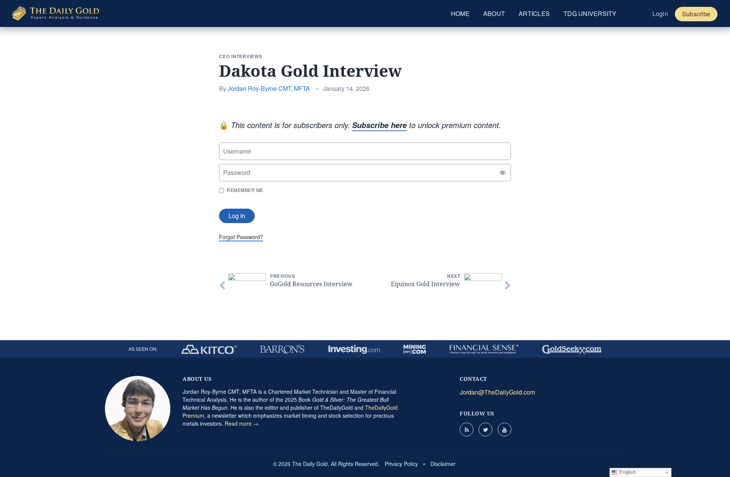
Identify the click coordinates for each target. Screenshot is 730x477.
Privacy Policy (401, 463)
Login (660, 13)
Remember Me (245, 190)
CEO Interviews (240, 56)
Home (460, 13)
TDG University (590, 13)
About (494, 13)
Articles (534, 13)
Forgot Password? (241, 237)
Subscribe (696, 14)
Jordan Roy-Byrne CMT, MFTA (269, 88)
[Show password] (500, 172)
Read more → (242, 423)
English (627, 472)
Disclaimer (442, 463)
